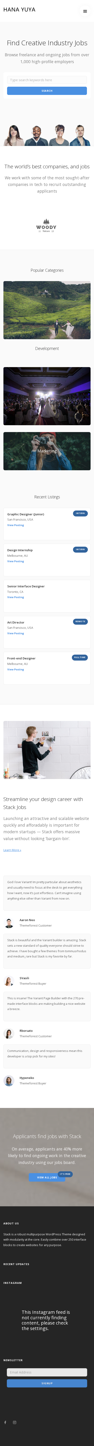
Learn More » (12, 850)
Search (47, 90)
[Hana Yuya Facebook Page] (5, 1422)
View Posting (15, 525)
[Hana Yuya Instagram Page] (14, 1422)
